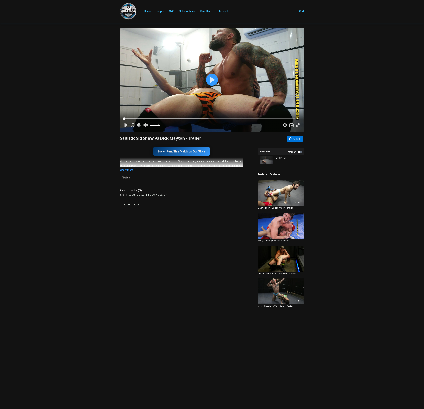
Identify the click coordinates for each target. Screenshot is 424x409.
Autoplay (292, 152)
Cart (301, 11)
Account (223, 11)
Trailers (126, 177)
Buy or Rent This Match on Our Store (181, 151)
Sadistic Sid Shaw (174, 161)
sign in (124, 194)
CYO (171, 11)
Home (147, 11)
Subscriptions (187, 11)
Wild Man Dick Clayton (133, 165)
